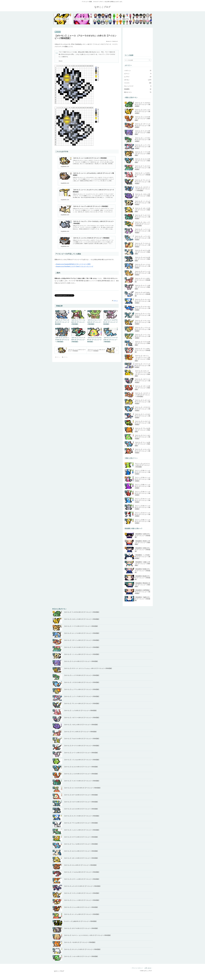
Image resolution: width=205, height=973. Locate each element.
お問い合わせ (148, 968)
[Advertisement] (137, 40)
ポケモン (58, 31)
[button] (149, 60)
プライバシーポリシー (137, 968)
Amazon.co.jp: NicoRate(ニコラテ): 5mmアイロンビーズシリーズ (74, 266)
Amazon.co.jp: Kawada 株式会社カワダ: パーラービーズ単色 (73, 264)
